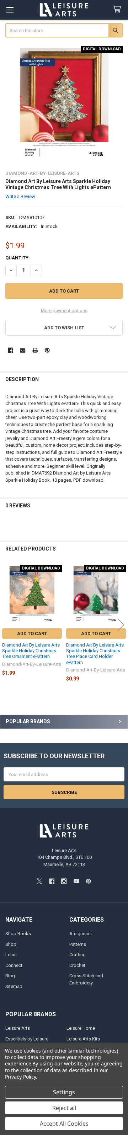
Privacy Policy (20, 1076)
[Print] (35, 350)
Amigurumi (80, 933)
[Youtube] (76, 881)
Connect (13, 965)
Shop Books (18, 933)
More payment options (64, 310)
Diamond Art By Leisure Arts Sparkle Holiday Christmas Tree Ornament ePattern (31, 650)
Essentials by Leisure (26, 1039)
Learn (11, 954)
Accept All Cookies (64, 1124)
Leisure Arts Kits (83, 1039)
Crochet (77, 965)
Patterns (77, 944)
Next (121, 624)
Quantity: (17, 257)
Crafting (77, 954)
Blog (10, 975)
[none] (64, 105)
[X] (39, 881)
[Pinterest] (47, 350)
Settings (64, 1092)
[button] (64, 328)
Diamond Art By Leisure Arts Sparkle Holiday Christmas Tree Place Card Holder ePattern (95, 653)
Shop (10, 944)
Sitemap (13, 986)
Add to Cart (32, 633)
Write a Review (20, 196)
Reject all (64, 1108)
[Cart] (118, 9)
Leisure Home (80, 1028)
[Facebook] (10, 350)
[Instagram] (64, 881)
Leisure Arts (17, 1028)
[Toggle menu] (10, 10)
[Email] (22, 350)
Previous (7, 624)
